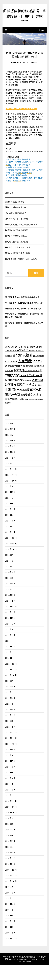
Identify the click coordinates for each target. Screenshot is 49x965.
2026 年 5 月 (10, 440)
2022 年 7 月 (10, 692)
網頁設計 (32, 389)
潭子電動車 (38, 385)
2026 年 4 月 (10, 446)
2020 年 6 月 (10, 835)
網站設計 (22, 390)
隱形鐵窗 (9, 109)
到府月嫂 (25, 347)
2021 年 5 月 (10, 772)
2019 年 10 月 (11, 881)
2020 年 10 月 (11, 812)
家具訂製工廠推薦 (38, 366)
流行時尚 (9, 219)
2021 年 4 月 (10, 778)
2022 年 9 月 (10, 681)
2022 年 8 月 (10, 687)
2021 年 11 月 (11, 738)
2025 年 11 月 (11, 475)
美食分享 (9, 247)
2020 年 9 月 (10, 818)
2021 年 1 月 (10, 795)
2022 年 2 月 (10, 721)
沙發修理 (37, 380)
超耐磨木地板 (32, 394)
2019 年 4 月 (10, 915)
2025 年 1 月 (10, 532)
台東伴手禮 (37, 356)
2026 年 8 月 (10, 423)
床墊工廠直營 (18, 109)
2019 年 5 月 (10, 910)
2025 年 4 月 (10, 515)
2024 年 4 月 (10, 584)
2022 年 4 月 (10, 709)
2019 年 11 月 (11, 875)
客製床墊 (33, 109)
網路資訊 (9, 241)
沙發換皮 (11, 384)
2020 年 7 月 (10, 830)
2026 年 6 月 (10, 435)
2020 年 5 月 (10, 841)
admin (35, 62)
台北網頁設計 (22, 355)
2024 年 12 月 (11, 538)
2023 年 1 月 (10, 658)
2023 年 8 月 (10, 618)
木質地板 (31, 375)
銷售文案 (10, 399)
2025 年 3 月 (10, 521)
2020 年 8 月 (10, 824)
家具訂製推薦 (9, 371)
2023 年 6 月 (10, 629)
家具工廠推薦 (27, 366)
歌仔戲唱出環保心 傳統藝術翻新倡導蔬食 (22, 297)
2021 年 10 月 (11, 744)
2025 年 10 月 (11, 481)
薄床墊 (27, 109)
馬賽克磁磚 (39, 399)
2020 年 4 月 (10, 847)
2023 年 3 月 (10, 646)
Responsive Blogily (36, 959)
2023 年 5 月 (10, 635)
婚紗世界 (9, 207)
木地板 (23, 376)
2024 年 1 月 (10, 601)
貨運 (22, 395)
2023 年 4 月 (10, 641)
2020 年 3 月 (10, 853)
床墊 (27, 371)
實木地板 (20, 370)
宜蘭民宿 (18, 366)
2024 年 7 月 (10, 566)
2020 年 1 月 (10, 864)
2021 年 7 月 (10, 761)
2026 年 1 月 (10, 463)
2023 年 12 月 (11, 606)
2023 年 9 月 (10, 612)
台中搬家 (32, 351)
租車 (17, 390)
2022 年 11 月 (11, 669)
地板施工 (13, 361)
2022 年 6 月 (10, 698)
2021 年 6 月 (10, 767)
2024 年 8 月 (10, 561)
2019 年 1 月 (10, 933)
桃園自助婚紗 (27, 380)
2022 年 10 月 (11, 675)
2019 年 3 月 (10, 921)
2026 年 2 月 (10, 458)
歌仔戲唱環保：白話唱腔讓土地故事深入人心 (24, 303)
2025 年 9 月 (10, 486)
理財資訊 (9, 224)
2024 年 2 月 (10, 595)
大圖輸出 (25, 361)
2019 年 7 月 (10, 898)
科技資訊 (9, 236)
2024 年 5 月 (10, 578)
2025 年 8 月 (10, 492)
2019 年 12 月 (11, 870)
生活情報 (9, 230)
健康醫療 (9, 202)
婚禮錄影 (11, 366)
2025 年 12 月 (11, 469)
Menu (41, 30)
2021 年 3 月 (10, 784)
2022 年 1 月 (10, 727)
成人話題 (9, 213)
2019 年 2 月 (10, 927)
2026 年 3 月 (10, 452)
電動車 (26, 399)
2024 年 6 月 (10, 572)
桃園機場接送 (15, 380)
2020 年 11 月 (11, 807)
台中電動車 (8, 356)
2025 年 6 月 (10, 503)
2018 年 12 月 (11, 938)
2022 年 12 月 (11, 664)
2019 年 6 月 (10, 904)
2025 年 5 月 (10, 509)
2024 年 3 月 (10, 589)
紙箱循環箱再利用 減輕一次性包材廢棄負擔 (23, 308)
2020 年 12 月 (11, 801)
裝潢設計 (9, 253)
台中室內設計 (21, 350)
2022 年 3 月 (10, 715)
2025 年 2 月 (10, 526)
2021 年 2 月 (10, 790)
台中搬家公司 (40, 350)
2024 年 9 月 (10, 555)
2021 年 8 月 (10, 755)
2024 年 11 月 (11, 544)
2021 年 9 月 (10, 749)
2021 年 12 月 (11, 732)
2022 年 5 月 (10, 704)
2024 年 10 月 (11, 549)
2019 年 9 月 (10, 887)
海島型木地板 (25, 384)
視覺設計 (9, 259)
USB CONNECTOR (13, 347)
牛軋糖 (10, 389)
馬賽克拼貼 (32, 399)
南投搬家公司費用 (35, 347)
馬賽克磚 (8, 403)
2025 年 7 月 (10, 498)
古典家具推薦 (9, 351)
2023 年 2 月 (10, 652)
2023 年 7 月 (10, 624)
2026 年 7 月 (10, 429)
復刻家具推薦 (34, 371)
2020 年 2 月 (10, 858)
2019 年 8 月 (10, 893)
